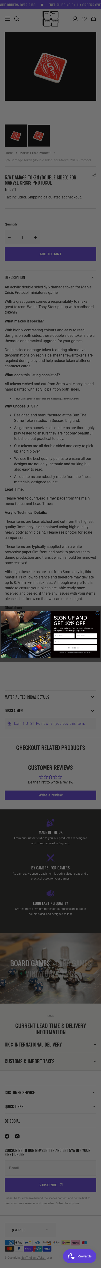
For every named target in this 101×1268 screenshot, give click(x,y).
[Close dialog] (97, 613)
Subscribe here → (75, 648)
